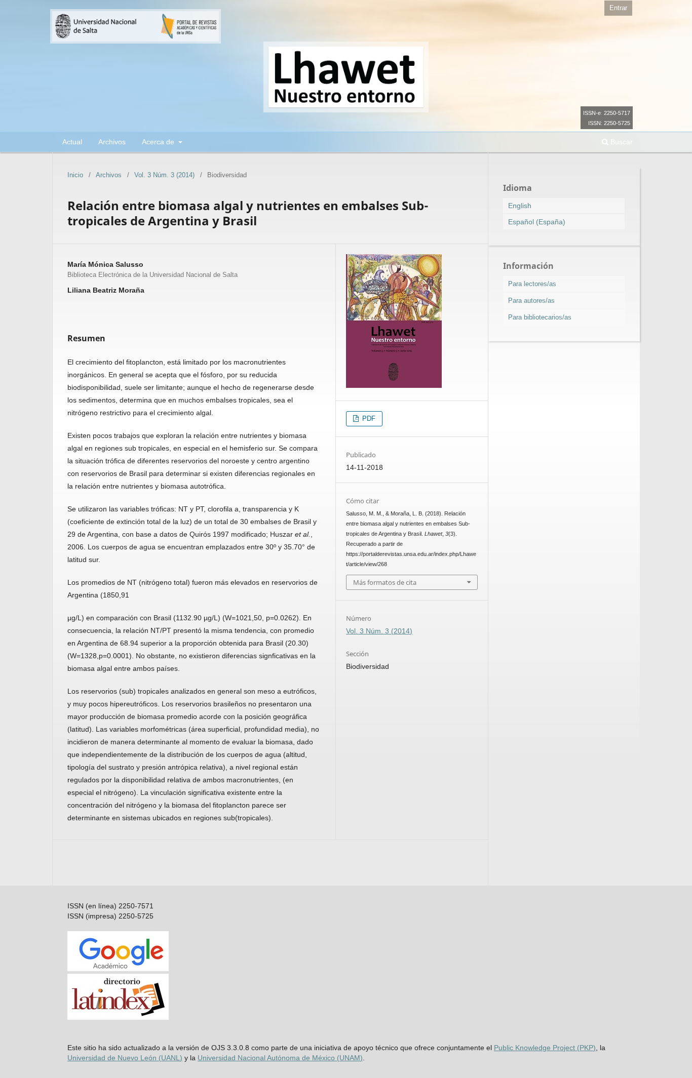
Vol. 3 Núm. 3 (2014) (164, 175)
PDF (367, 418)
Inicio (75, 175)
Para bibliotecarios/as (539, 317)
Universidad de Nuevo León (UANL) (124, 1058)
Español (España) (536, 222)
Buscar (620, 142)
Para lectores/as (532, 284)
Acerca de (159, 142)
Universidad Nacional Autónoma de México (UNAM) (280, 1058)
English (519, 206)
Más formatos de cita (384, 582)
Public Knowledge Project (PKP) (545, 1048)
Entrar (618, 8)
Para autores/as (531, 300)
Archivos (112, 142)
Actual (72, 142)
